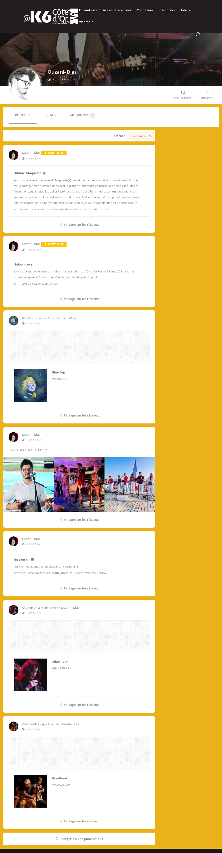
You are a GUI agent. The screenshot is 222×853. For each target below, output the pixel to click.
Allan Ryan (29, 608)
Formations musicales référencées (105, 10)
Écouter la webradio (78, 22)
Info (53, 115)
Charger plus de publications (81, 839)
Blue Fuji (28, 318)
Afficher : (120, 136)
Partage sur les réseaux (81, 225)
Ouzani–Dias (31, 153)
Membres (85, 115)
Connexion (145, 10)
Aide (183, 10)
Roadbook (29, 724)
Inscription (166, 10)
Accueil (68, 10)
